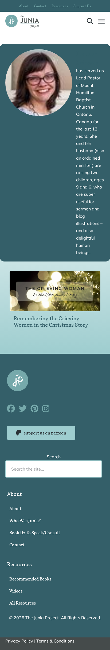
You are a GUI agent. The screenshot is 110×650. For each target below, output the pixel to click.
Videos (15, 591)
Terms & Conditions (55, 641)
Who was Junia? (25, 520)
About (24, 6)
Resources (60, 6)
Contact (40, 6)
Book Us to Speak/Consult (34, 532)
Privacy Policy (19, 641)
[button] (90, 21)
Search (54, 456)
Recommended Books (30, 579)
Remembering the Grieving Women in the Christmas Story (51, 321)
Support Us (82, 6)
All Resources (22, 603)
